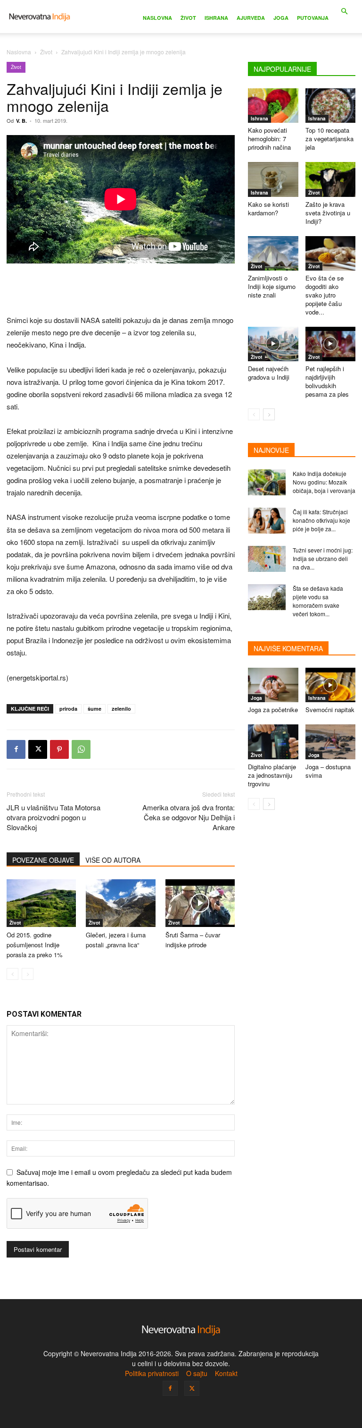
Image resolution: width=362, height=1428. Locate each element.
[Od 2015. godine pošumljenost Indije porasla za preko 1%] (41, 903)
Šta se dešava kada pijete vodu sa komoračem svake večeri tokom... (318, 601)
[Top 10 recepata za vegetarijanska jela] (330, 105)
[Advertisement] (120, 290)
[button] (344, 11)
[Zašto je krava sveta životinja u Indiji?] (330, 179)
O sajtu (196, 1373)
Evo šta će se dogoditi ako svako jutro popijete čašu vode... (324, 294)
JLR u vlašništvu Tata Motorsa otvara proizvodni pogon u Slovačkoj (53, 817)
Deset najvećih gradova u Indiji (268, 373)
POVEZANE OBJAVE (43, 860)
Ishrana (216, 17)
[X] (37, 749)
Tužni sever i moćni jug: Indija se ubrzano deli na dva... (323, 558)
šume (94, 708)
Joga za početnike (273, 709)
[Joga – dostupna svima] (330, 741)
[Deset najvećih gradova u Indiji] (273, 344)
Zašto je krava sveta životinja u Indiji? (327, 213)
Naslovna (157, 17)
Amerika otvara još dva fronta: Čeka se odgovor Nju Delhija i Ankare (188, 817)
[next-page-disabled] (27, 974)
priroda (68, 708)
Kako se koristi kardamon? (268, 208)
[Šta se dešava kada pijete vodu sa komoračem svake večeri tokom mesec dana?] (267, 597)
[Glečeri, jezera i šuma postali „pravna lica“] (120, 903)
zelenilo (121, 708)
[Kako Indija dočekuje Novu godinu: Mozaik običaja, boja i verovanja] (267, 482)
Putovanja (313, 17)
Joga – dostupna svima (328, 771)
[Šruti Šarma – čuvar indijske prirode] (200, 903)
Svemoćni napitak (329, 709)
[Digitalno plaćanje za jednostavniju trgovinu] (273, 741)
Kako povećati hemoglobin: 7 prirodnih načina (269, 139)
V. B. (21, 120)
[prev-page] (12, 974)
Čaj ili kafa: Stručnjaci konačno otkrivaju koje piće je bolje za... (321, 520)
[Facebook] (16, 749)
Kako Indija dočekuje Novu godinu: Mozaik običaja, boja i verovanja (324, 481)
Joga (280, 17)
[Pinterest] (59, 749)
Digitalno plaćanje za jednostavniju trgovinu (272, 775)
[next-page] (269, 414)
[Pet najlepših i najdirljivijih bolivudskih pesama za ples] (330, 344)
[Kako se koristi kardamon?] (273, 179)
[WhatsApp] (81, 749)
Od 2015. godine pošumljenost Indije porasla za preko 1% (35, 944)
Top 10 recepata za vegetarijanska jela (329, 139)
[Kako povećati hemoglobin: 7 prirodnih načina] (273, 105)
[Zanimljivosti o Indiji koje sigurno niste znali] (273, 253)
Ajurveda (251, 17)
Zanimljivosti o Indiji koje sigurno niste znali (272, 286)
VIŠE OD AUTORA (112, 860)
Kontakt (226, 1373)
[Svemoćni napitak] (330, 685)
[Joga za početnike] (273, 685)
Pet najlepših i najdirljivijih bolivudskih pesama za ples (327, 381)
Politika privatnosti (152, 1373)
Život (188, 17)
